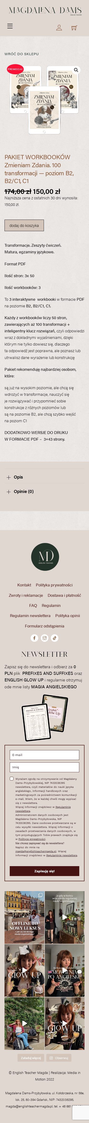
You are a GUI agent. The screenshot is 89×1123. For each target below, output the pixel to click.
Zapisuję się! (44, 871)
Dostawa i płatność (64, 595)
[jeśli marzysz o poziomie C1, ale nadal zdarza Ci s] (24, 970)
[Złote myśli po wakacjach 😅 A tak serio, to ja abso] (24, 917)
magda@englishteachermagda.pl (35, 851)
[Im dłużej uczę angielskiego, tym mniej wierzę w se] (24, 1023)
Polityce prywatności (32, 839)
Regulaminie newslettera (61, 855)
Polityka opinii (67, 615)
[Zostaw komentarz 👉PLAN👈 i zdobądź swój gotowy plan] (65, 917)
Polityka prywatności (54, 585)
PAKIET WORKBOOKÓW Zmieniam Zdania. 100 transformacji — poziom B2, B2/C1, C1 (39, 168)
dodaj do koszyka (24, 225)
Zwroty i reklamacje (26, 595)
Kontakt (24, 585)
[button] (76, 70)
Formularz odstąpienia (44, 626)
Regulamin (51, 605)
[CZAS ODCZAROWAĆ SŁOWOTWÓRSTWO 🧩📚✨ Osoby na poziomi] (65, 1023)
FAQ (33, 605)
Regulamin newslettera (30, 615)
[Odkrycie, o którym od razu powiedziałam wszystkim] (65, 970)
